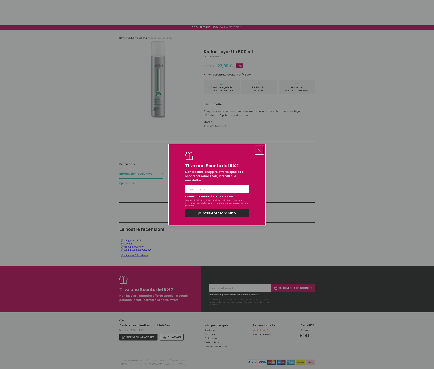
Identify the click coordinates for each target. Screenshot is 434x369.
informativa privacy (236, 200)
